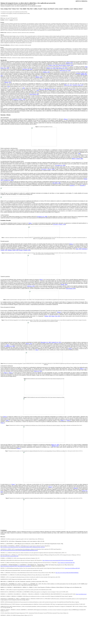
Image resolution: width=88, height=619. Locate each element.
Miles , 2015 (68, 85)
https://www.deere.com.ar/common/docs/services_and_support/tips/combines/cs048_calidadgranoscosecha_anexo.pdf (23, 547)
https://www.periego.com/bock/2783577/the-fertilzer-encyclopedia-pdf (16, 566)
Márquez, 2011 (39, 76)
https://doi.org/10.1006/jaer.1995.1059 (72, 568)
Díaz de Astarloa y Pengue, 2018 (66, 65)
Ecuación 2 (82, 185)
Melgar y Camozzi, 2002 (77, 158)
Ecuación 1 (72, 185)
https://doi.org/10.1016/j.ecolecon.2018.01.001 (9, 556)
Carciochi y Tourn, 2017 (81, 73)
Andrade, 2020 (69, 62)
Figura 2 (71, 243)
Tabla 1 (30, 223)
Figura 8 (50, 486)
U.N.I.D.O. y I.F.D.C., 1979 (19, 99)
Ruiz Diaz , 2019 (27, 69)
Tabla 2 (41, 279)
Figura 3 (59, 312)
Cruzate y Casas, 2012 (53, 65)
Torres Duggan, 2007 (34, 94)
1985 (79, 153)
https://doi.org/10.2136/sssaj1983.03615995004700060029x (67, 572)
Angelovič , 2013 (56, 342)
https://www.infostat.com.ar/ (81, 594)
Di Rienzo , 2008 (42, 216)
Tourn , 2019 (38, 371)
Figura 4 (6, 372)
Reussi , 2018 (51, 68)
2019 (8, 86)
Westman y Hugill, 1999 (13, 250)
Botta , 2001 (43, 89)
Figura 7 (3, 422)
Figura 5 (11, 372)
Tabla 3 (8, 344)
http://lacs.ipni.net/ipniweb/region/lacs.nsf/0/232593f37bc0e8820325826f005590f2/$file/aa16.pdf (19, 550)
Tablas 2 (82, 368)
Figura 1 (66, 119)
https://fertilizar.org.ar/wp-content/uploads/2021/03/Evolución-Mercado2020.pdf (58, 560)
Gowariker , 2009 (60, 165)
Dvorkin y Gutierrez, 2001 (24, 250)
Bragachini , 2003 (46, 342)
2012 (38, 90)
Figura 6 (5, 416)
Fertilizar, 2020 (46, 72)
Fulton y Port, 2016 (55, 316)
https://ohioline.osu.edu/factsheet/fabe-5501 (66, 562)
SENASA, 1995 (31, 286)
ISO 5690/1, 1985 (57, 182)
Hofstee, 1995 (64, 284)
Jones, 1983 (78, 248)
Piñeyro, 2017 (29, 343)
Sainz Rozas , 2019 (61, 68)
